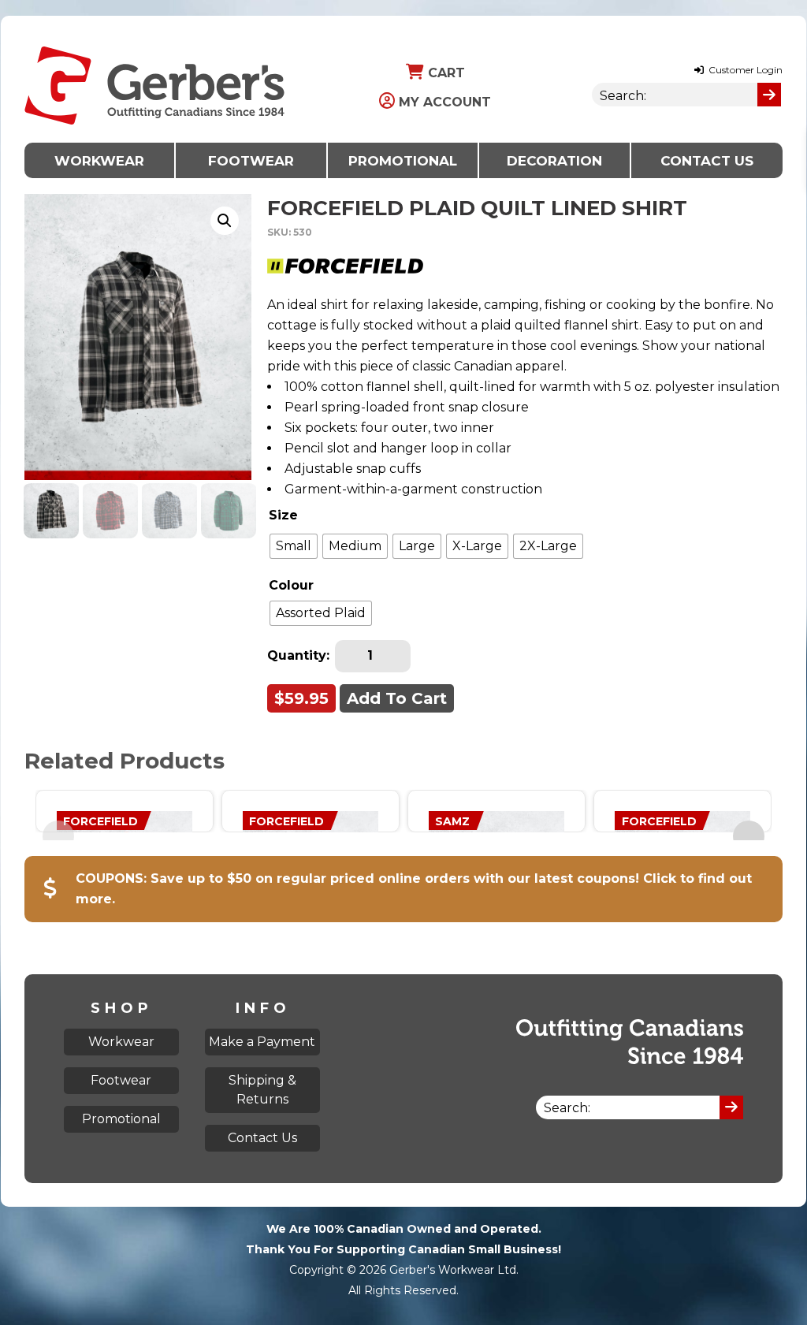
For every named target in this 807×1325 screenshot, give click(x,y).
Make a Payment (262, 1041)
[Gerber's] (154, 25)
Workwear (99, 161)
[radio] (293, 546)
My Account (443, 102)
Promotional (402, 161)
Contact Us (706, 161)
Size (283, 515)
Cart (444, 72)
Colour (291, 585)
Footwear (251, 161)
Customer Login (744, 70)
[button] (224, 221)
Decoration (554, 161)
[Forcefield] (345, 269)
